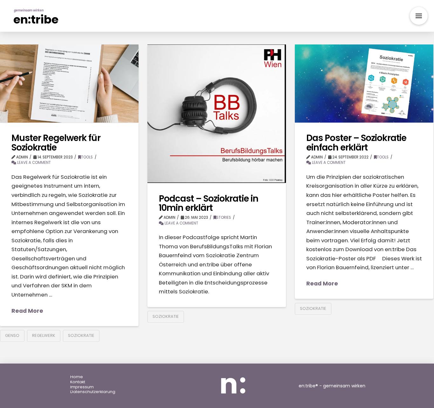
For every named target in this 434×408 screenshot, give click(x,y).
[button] (419, 16)
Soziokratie (81, 335)
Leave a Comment (33, 162)
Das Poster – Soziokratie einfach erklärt (356, 142)
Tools (87, 157)
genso (12, 335)
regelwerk (43, 335)
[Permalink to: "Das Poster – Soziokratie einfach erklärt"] (364, 83)
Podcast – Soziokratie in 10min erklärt (208, 203)
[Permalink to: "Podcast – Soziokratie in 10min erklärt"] (216, 113)
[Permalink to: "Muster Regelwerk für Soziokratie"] (69, 83)
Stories (223, 217)
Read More (27, 311)
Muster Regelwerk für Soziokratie (55, 142)
